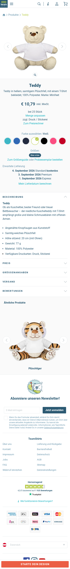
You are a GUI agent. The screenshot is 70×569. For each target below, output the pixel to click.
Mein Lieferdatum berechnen (35, 183)
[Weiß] (35, 141)
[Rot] (62, 141)
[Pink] (53, 141)
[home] (4, 15)
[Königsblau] (17, 141)
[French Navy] (26, 141)
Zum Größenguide (17, 159)
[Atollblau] (8, 141)
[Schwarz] (44, 141)
